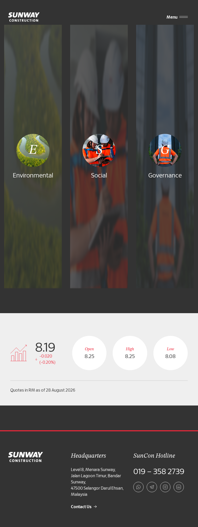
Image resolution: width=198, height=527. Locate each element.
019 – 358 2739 (158, 471)
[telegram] (152, 487)
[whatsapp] (138, 487)
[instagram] (165, 487)
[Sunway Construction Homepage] (25, 17)
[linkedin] (179, 487)
